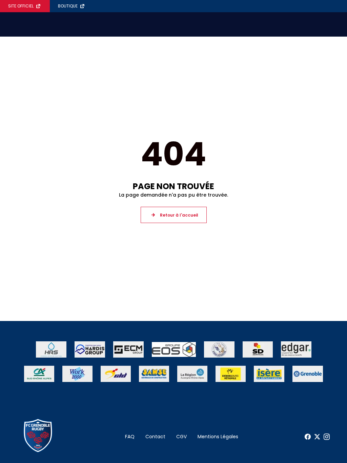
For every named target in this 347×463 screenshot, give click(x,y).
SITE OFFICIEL (21, 6)
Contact (155, 436)
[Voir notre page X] (317, 437)
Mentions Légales (218, 436)
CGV (181, 436)
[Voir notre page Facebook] (308, 437)
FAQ (130, 436)
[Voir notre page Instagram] (327, 437)
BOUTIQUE (68, 6)
